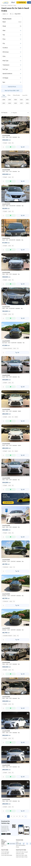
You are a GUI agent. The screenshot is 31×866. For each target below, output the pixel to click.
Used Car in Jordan (20, 853)
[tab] (3, 95)
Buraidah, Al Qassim (8, 635)
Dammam (6, 567)
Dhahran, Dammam (8, 348)
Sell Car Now (8, 502)
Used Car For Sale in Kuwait (22, 852)
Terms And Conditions (20, 845)
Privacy (17, 847)
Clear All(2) (17, 14)
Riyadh (5, 211)
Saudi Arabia (12, 843)
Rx (12, 142)
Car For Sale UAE (5, 853)
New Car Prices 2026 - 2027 (12, 90)
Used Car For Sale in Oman (21, 856)
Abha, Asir (6, 601)
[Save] (27, 118)
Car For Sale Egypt (5, 852)
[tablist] (15, 95)
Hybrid (16, 416)
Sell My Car (22, 2)
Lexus (9, 142)
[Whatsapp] (10, 147)
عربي (14, 2)
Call (23, 147)
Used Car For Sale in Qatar (21, 855)
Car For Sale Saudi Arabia (6, 855)
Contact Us (18, 843)
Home (17, 842)
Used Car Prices (12, 86)
